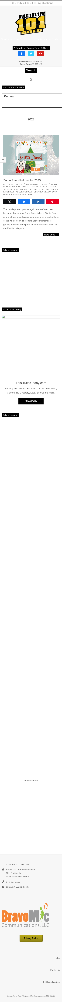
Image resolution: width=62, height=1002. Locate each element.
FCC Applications (42, 3)
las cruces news (49, 189)
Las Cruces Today (29, 192)
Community (14, 187)
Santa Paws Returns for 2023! (22, 180)
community (22, 189)
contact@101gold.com (17, 887)
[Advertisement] (31, 278)
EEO (11, 3)
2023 (15, 189)
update (30, 194)
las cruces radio (11, 192)
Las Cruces (34, 189)
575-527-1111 (13, 881)
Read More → (50, 235)
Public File (23, 3)
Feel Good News (37, 187)
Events (24, 187)
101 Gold (7, 189)
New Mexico (45, 192)
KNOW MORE (31, 401)
